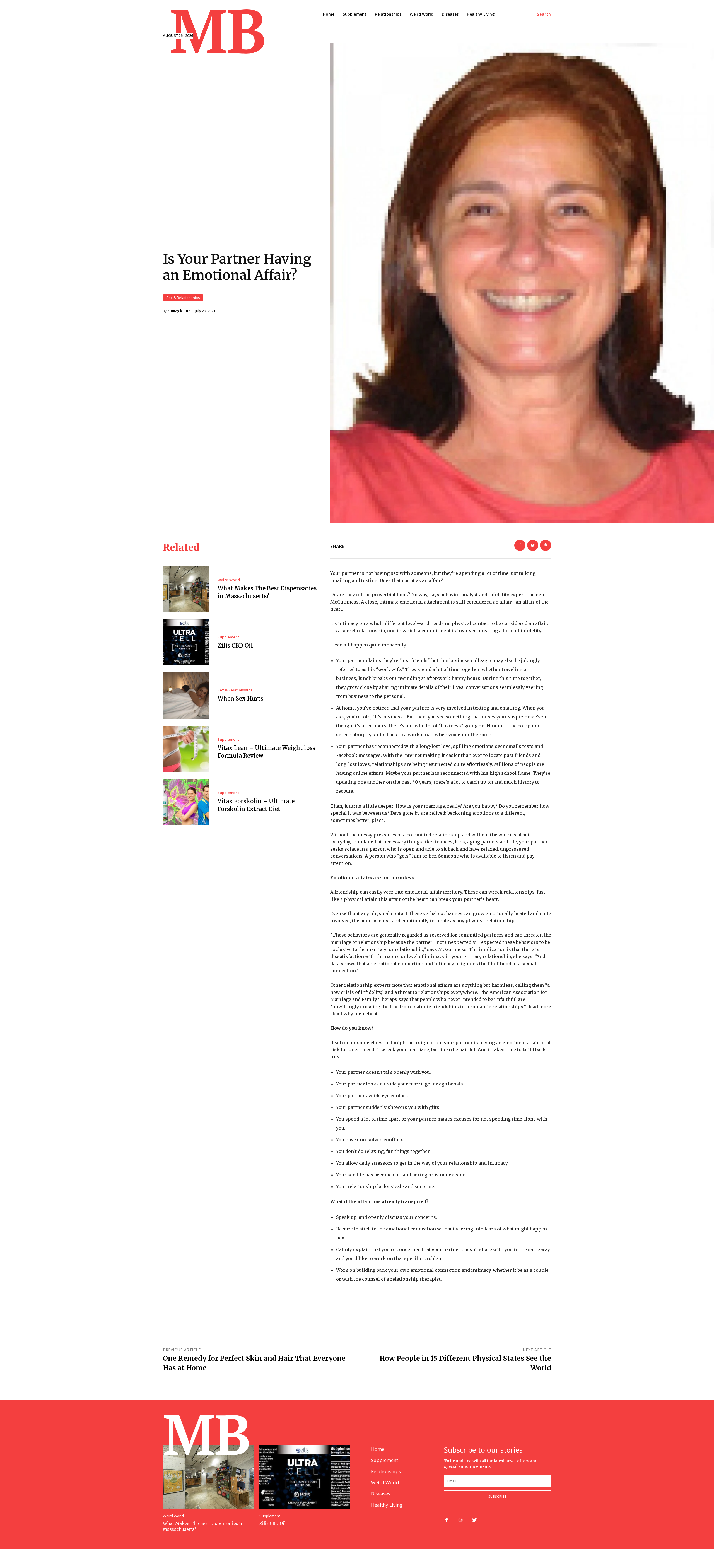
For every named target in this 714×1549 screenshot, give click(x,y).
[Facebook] (519, 545)
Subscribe (497, 1496)
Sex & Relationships (183, 297)
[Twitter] (532, 545)
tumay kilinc (178, 311)
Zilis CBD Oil (235, 645)
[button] (544, 14)
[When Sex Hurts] (186, 695)
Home (377, 1449)
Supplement (228, 637)
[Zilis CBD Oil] (186, 642)
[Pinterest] (545, 545)
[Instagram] (460, 1520)
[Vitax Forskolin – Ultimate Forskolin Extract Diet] (186, 802)
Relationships (386, 1471)
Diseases (380, 1493)
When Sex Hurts (240, 698)
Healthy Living (386, 1505)
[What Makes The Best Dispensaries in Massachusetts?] (186, 589)
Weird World (229, 580)
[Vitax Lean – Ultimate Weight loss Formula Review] (186, 749)
